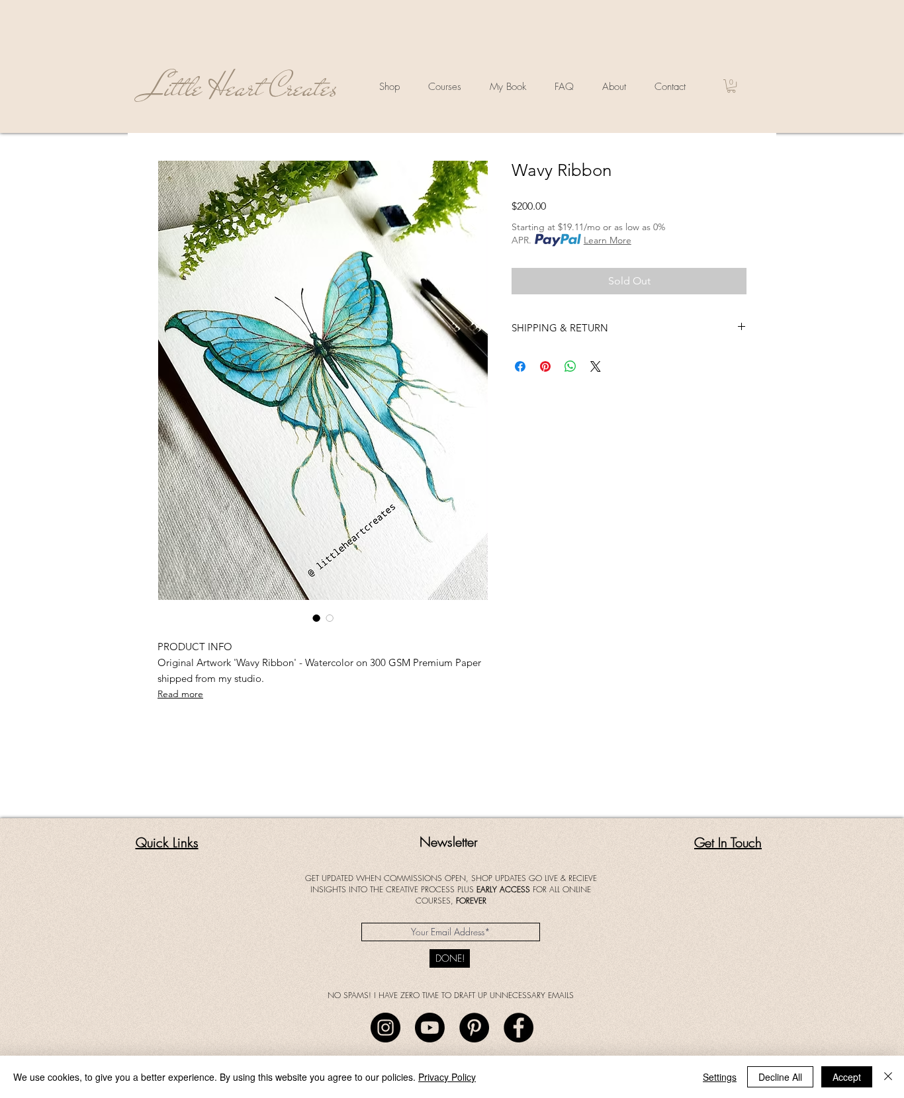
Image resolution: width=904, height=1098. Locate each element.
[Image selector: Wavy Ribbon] (316, 617)
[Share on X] (596, 366)
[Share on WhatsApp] (570, 366)
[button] (731, 86)
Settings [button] (720, 1076)
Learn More (607, 240)
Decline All (780, 1076)
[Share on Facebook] (520, 366)
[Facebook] (518, 1027)
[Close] (888, 1076)
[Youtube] (430, 1027)
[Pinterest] (474, 1027)
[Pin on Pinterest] (545, 366)
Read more (180, 694)
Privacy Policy (447, 1076)
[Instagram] (385, 1027)
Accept (847, 1076)
